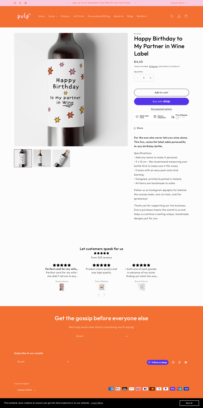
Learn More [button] (97, 403)
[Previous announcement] (67, 3)
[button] (53, 16)
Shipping (153, 66)
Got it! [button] (189, 403)
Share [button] (140, 128)
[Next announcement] (136, 3)
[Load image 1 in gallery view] (23, 158)
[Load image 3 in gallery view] (61, 158)
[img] (101, 253)
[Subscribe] (126, 336)
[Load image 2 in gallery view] (42, 158)
